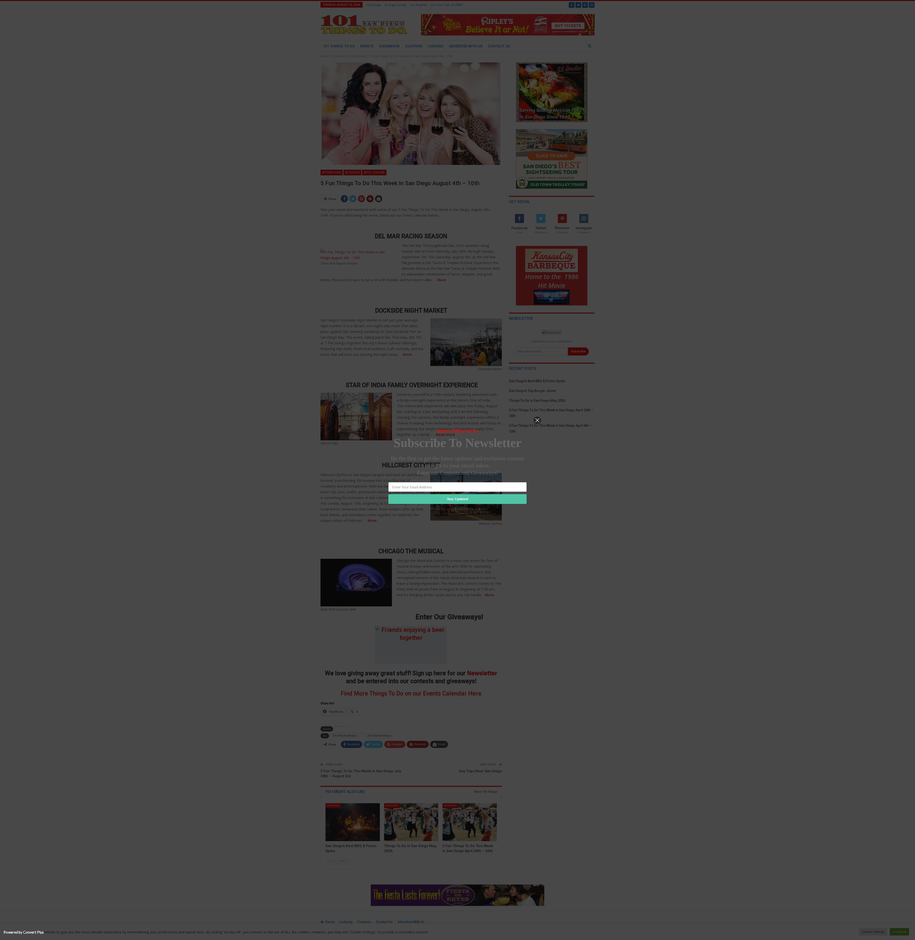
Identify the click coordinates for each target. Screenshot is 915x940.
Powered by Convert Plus (24, 932)
